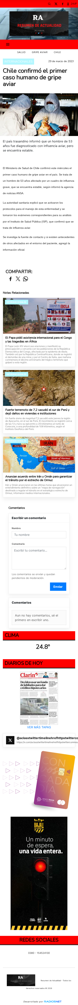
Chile (57, 52)
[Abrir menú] (7, 44)
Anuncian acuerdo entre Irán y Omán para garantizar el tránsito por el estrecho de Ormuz (38, 478)
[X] (56, 4)
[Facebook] (62, 4)
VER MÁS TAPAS (39, 727)
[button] (49, 4)
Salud (21, 52)
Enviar (58, 587)
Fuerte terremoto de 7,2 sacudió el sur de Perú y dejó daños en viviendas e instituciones (37, 412)
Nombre (16, 528)
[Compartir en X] (18, 279)
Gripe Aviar (40, 52)
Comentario (18, 543)
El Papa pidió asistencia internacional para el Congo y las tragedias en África (38, 339)
